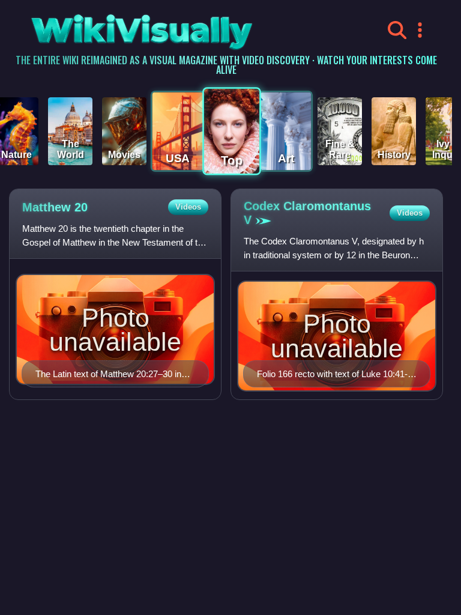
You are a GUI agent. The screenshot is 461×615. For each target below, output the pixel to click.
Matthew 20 (55, 207)
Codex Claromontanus (307, 212)
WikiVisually (112, 27)
